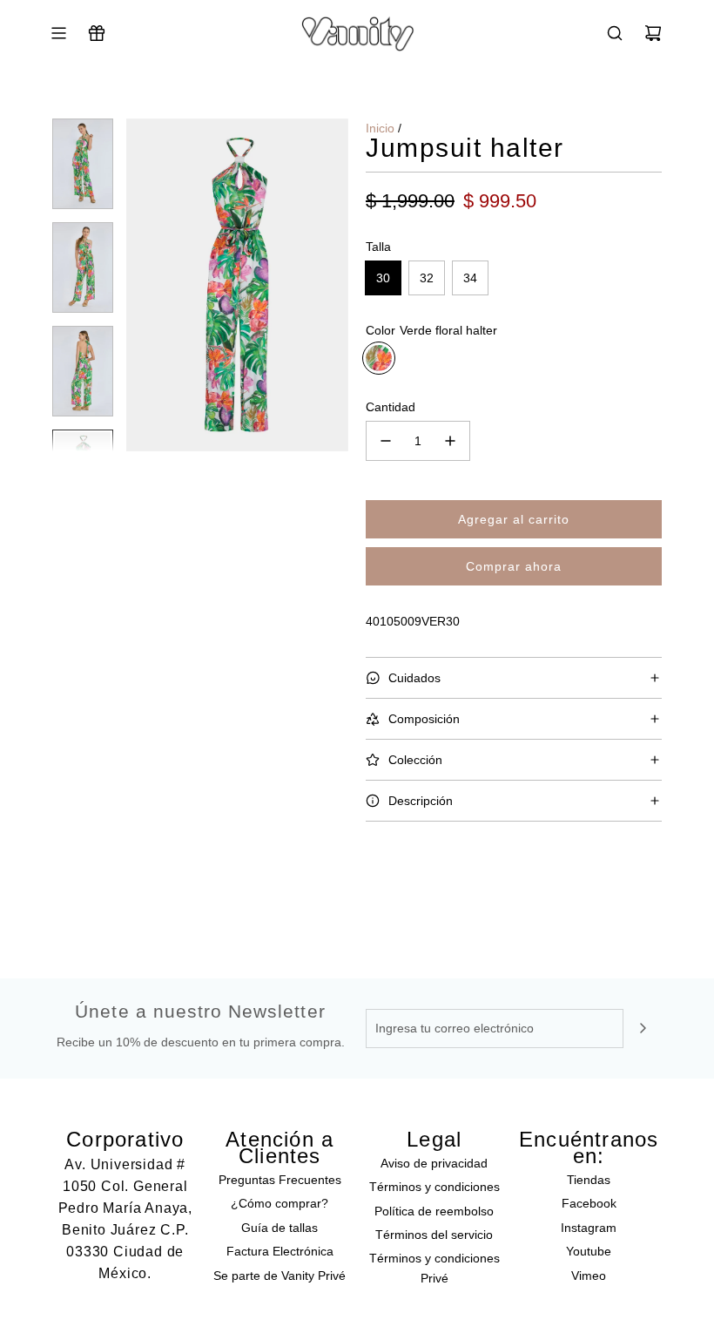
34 (470, 278)
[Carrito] (653, 33)
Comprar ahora (514, 566)
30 (383, 278)
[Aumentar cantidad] (450, 441)
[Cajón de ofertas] (96, 33)
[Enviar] (642, 1028)
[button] (140, 285)
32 (427, 278)
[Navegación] (58, 33)
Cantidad (390, 407)
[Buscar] (615, 33)
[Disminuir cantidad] (386, 441)
